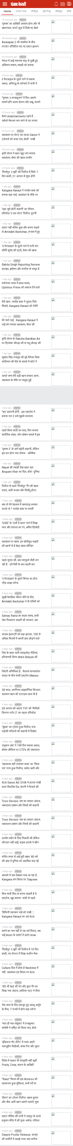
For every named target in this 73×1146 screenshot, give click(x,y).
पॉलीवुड (34, 11)
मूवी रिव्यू (46, 11)
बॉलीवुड (58, 11)
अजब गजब (21, 11)
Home (7, 11)
